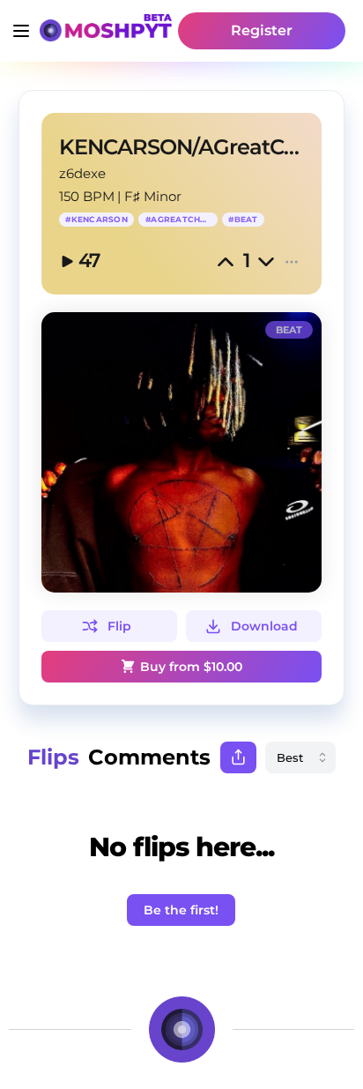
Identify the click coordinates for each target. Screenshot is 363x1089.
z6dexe (82, 173)
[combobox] (300, 757)
